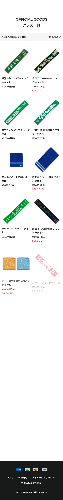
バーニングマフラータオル (46, 282)
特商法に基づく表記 (31, 482)
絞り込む (56, 36)
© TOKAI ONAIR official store (31, 492)
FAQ (11, 477)
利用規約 (22, 477)
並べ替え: (15, 36)
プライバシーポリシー (43, 477)
